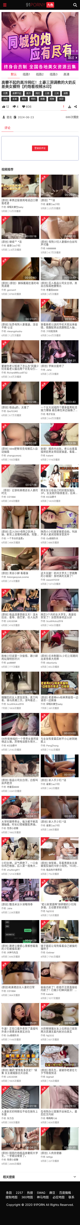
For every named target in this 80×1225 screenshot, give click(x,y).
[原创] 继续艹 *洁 (11, 241)
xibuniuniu (51, 662)
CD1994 (11, 496)
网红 (38, 93)
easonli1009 (52, 579)
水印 (61, 99)
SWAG (41, 1193)
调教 (65, 93)
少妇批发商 (51, 331)
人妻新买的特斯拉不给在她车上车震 (19, 1113)
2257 (19, 1193)
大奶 (5, 99)
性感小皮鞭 (12, 828)
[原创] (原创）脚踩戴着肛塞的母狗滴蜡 (20, 284)
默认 (14, 74)
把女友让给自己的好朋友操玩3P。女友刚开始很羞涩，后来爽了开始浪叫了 (59, 493)
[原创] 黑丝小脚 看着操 (14, 573)
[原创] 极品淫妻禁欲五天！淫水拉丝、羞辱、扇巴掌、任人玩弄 (19, 616)
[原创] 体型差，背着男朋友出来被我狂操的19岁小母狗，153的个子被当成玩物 (59, 865)
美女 (24, 99)
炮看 (42, 99)
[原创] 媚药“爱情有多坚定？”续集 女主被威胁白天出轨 (19, 1071)
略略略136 (51, 1118)
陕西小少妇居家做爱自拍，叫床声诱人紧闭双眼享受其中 (59, 533)
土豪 (47, 93)
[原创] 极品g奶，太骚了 (15, 407)
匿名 (9, 117)
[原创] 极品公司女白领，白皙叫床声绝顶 (19, 781)
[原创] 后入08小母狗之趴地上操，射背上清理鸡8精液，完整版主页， (19, 534)
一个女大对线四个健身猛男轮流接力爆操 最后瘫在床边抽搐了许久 (59, 410)
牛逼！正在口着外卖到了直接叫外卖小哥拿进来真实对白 (19, 1030)
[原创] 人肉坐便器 (51, 1153)
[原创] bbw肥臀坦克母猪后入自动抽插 (19, 450)
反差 (14, 99)
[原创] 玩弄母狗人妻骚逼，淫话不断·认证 (19, 326)
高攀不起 (16, 93)
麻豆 (52, 1193)
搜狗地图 (11, 1197)
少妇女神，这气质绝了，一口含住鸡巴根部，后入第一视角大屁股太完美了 (19, 865)
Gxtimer (50, 952)
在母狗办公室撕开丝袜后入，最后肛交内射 (59, 1113)
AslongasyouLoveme (18, 577)
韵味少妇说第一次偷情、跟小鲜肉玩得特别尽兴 (19, 657)
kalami (49, 455)
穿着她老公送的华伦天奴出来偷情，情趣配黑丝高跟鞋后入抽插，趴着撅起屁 (59, 327)
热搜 (30, 1193)
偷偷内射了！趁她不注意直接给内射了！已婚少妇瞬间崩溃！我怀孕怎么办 (59, 990)
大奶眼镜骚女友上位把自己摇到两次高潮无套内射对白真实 (59, 1030)
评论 (7, 128)
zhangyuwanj (14, 455)
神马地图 (43, 1197)
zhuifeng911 (13, 869)
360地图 (27, 1197)
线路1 (26, 74)
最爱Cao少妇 (53, 204)
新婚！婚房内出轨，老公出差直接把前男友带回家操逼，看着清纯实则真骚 (59, 451)
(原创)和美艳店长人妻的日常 (18, 987)
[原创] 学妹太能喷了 (52, 365)
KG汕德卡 (51, 496)
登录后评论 (40, 148)
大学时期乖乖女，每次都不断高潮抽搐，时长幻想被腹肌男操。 (19, 823)
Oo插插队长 (52, 538)
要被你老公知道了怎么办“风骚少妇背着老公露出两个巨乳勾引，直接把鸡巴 (20, 368)
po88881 (11, 662)
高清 (66, 74)
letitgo (49, 1156)
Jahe (49, 369)
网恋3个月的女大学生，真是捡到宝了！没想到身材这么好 (58, 616)
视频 (52, 99)
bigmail (50, 1076)
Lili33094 (12, 621)
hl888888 (51, 248)
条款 (9, 1193)
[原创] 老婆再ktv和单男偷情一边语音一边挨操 (59, 699)
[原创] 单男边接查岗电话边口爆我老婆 (19, 202)
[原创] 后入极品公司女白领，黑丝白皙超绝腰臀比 (59, 284)
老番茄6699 (52, 290)
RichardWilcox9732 (17, 372)
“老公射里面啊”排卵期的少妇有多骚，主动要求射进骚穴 (58, 906)
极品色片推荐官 (54, 869)
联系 (71, 1197)
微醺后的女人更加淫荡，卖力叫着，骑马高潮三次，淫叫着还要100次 (19, 700)
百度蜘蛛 (65, 1193)
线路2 (40, 74)
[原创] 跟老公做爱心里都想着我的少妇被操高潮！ (19, 947)
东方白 (10, 1118)
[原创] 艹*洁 (48, 200)
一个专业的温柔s (15, 538)
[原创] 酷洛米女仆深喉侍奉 (17, 904)
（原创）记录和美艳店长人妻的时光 (19, 492)
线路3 (53, 74)
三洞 (56, 93)
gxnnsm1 (11, 290)
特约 (33, 99)
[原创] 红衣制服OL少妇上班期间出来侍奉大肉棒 (59, 657)
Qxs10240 (12, 411)
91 (39, 5)
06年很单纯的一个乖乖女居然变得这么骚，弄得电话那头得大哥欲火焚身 (20, 741)
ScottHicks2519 (54, 621)
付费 (5, 93)
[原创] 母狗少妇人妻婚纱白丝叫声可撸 (59, 243)
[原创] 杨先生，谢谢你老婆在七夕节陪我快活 (59, 1071)
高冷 (28, 93)
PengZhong (52, 745)
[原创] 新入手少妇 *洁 (53, 780)
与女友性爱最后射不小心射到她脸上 (59, 740)
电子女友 (50, 414)
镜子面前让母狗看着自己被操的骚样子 (59, 947)
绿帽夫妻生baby (15, 207)
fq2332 (50, 911)
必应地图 (59, 1197)
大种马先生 (12, 952)
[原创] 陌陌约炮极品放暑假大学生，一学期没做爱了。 (19, 1154)
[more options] (75, 1176)
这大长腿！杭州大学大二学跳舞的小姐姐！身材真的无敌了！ (59, 574)
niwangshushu (14, 331)
